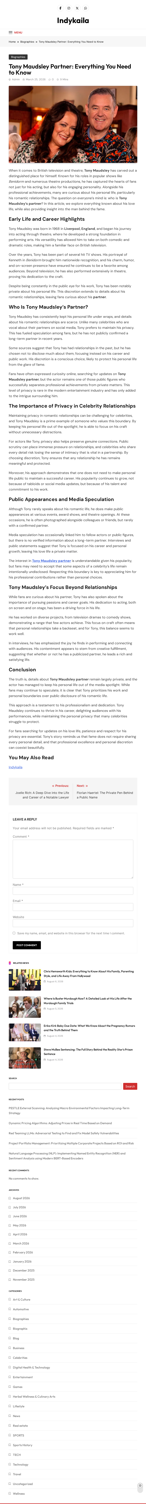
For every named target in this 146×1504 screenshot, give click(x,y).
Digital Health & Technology (31, 1367)
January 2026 (22, 1261)
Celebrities (20, 1358)
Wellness (19, 1493)
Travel (17, 1474)
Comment (21, 836)
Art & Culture (21, 1299)
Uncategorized (23, 1484)
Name (18, 885)
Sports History (22, 1445)
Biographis (20, 1328)
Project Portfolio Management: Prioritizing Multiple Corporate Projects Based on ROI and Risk (71, 1143)
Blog (16, 1338)
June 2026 (20, 1216)
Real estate (20, 1426)
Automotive (21, 1309)
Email (18, 901)
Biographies (18, 57)
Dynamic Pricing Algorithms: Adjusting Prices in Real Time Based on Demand (60, 1123)
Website (18, 917)
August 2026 (21, 1198)
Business (18, 1348)
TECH (17, 1455)
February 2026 (23, 1252)
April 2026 (20, 1234)
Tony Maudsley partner (51, 560)
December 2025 (24, 1270)
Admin (16, 79)
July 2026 (19, 1207)
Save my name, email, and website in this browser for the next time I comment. (71, 933)
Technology (20, 1464)
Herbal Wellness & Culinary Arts (34, 1396)
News (16, 1416)
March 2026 (21, 1243)
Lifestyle (18, 1406)
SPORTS (18, 1435)
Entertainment (23, 1377)
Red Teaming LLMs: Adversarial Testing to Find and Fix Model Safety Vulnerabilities (64, 1133)
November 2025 (24, 1279)
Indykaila (73, 20)
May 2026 (19, 1225)
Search (13, 1078)
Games (17, 1387)
